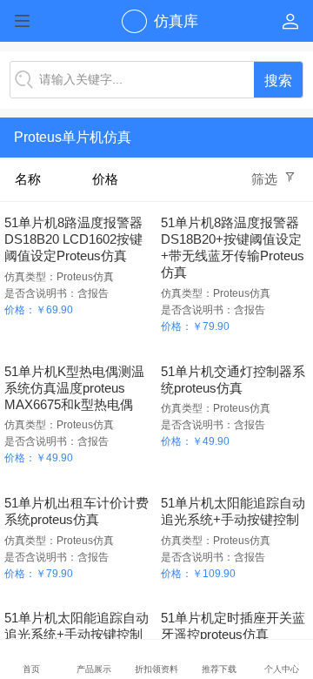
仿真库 (176, 21)
